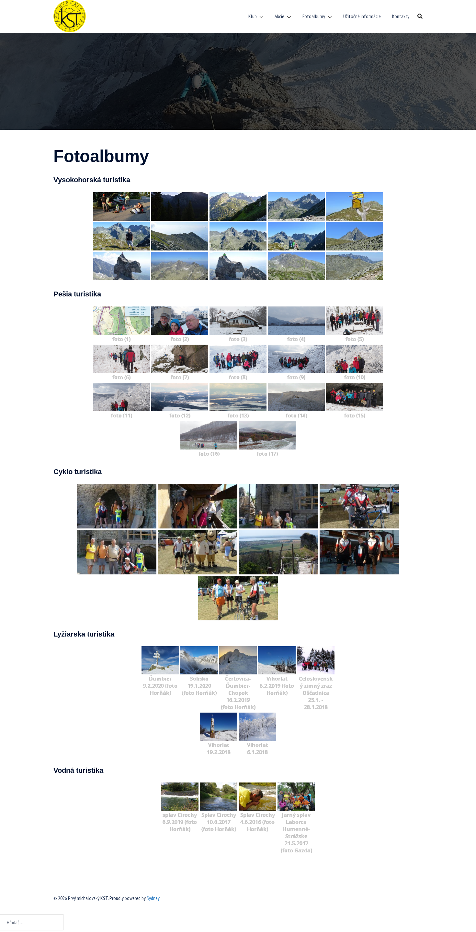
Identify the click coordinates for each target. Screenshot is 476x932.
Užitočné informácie (362, 16)
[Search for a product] (420, 16)
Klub (252, 16)
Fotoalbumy (313, 16)
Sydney (153, 898)
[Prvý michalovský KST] (69, 15)
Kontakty (400, 16)
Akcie (279, 16)
